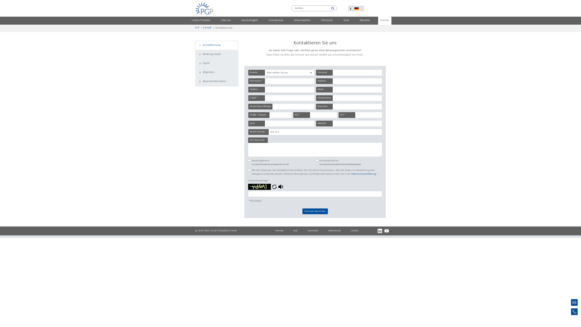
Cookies (355, 231)
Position (322, 81)
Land (252, 123)
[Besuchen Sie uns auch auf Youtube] (386, 231)
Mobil (320, 89)
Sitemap (279, 231)
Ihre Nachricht (257, 140)
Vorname (322, 72)
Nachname (256, 81)
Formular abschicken (315, 211)
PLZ (297, 115)
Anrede (253, 72)
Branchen (323, 106)
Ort (342, 115)
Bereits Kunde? (258, 132)
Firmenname (324, 98)
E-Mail (254, 98)
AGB (295, 231)
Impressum (312, 231)
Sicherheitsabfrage (258, 181)
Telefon (254, 89)
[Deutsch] (356, 9)
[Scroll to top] (574, 320)
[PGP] (204, 8)
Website (322, 123)
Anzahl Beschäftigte (260, 106)
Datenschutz (334, 231)
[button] (274, 187)
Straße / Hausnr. (258, 115)
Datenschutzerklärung (363, 174)
